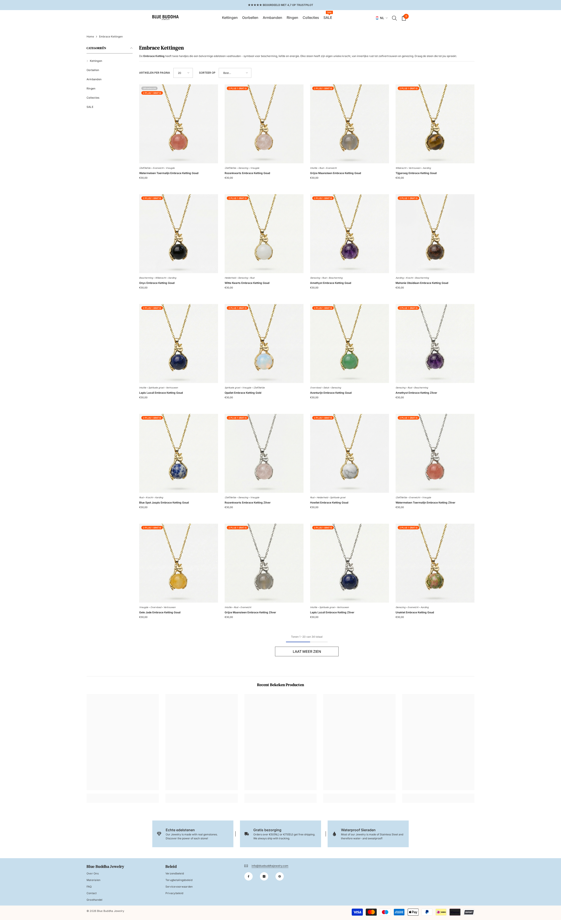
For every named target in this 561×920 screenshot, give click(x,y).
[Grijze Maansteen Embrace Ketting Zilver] (264, 563)
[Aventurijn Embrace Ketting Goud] (349, 343)
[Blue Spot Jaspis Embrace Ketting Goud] (178, 453)
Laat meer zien (307, 651)
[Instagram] (264, 876)
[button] (183, 73)
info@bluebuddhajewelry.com (270, 865)
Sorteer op (207, 72)
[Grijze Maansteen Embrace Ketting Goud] (349, 123)
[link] (123, 795)
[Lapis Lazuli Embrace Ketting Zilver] (349, 563)
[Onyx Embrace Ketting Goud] (178, 233)
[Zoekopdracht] (394, 18)
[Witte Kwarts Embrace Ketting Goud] (264, 233)
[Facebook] (248, 876)
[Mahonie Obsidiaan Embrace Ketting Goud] (435, 233)
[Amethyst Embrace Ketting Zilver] (435, 343)
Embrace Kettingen (111, 36)
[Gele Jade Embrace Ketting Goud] (178, 563)
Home (90, 36)
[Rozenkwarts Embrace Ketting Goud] (264, 123)
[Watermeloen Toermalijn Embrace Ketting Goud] (178, 123)
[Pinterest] (279, 876)
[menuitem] (110, 61)
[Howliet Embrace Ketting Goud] (349, 453)
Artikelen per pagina (154, 72)
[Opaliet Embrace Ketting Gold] (264, 343)
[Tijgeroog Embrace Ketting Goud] (435, 123)
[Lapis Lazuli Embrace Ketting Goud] (178, 343)
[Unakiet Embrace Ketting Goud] (435, 563)
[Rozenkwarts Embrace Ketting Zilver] (264, 453)
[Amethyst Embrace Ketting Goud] (349, 233)
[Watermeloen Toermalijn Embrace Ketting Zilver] (435, 453)
